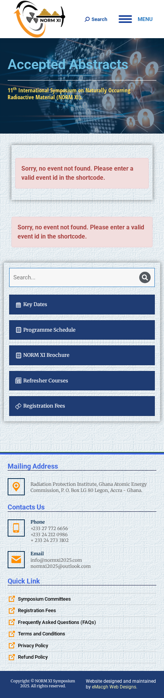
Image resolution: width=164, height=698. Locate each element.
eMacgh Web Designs (114, 687)
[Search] (145, 277)
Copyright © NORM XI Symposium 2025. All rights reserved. (43, 683)
